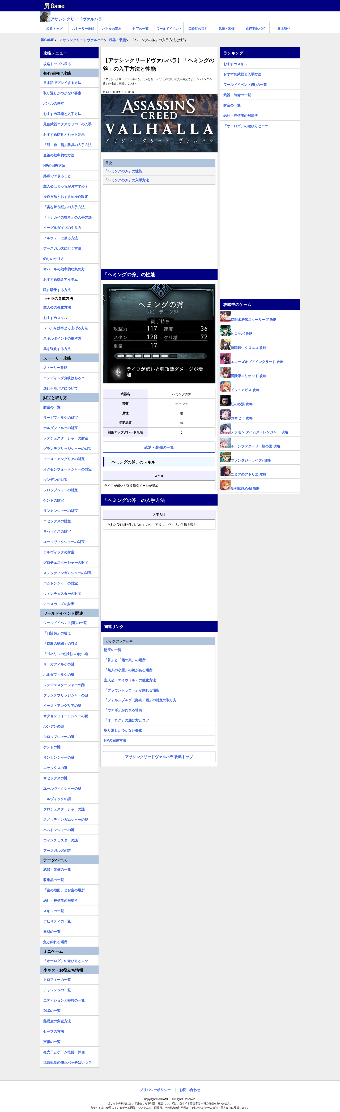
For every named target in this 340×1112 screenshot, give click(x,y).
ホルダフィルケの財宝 (60, 427)
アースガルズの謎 (57, 850)
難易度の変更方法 (57, 1020)
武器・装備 (227, 28)
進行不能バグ (255, 28)
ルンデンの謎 (53, 725)
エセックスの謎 (55, 767)
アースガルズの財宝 (58, 603)
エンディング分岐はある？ (64, 377)
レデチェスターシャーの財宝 (65, 437)
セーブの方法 (53, 1030)
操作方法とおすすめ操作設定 (65, 196)
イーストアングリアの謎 (62, 705)
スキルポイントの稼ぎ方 (62, 337)
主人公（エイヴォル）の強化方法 (130, 679)
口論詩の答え (197, 28)
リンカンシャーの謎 (58, 756)
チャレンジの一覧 (57, 989)
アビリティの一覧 (57, 920)
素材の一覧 (52, 931)
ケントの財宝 (53, 499)
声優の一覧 (52, 1041)
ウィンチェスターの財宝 (62, 593)
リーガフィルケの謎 (58, 663)
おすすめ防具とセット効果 (64, 133)
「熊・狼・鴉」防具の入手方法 (67, 144)
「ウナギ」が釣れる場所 (123, 709)
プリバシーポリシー (155, 1089)
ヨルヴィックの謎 (57, 798)
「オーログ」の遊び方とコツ (126, 719)
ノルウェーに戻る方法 (60, 237)
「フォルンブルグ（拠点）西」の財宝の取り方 (140, 699)
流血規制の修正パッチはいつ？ (67, 1061)
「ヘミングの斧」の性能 (123, 170)
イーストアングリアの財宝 (64, 458)
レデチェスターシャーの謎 (64, 684)
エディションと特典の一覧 (64, 999)
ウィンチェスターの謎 (60, 839)
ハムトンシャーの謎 (58, 829)
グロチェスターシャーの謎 (64, 808)
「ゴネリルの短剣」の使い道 (65, 653)
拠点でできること (57, 175)
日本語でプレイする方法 (62, 82)
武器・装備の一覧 (57, 868)
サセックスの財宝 (57, 530)
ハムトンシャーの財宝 (60, 582)
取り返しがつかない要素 (123, 730)
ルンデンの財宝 (55, 479)
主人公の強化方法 (57, 306)
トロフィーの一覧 (57, 979)
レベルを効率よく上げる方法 (65, 327)
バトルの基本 (111, 28)
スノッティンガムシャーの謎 (65, 818)
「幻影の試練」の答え (60, 642)
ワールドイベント (169, 28)
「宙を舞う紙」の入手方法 (64, 206)
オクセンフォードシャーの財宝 (67, 468)
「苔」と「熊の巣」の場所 (125, 659)
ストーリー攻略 (83, 28)
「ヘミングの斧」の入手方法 (126, 179)
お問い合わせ (190, 1089)
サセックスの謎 (55, 777)
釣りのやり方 (53, 258)
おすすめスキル (55, 317)
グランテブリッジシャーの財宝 (67, 448)
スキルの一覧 (53, 910)
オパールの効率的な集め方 (64, 268)
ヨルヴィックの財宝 (58, 551)
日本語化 (284, 28)
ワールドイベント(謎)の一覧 (65, 622)
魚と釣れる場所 (55, 941)
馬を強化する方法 (57, 348)
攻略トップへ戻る (57, 63)
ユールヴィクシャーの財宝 (64, 541)
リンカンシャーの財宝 (60, 510)
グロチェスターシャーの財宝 (65, 561)
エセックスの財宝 (57, 520)
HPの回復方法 (115, 740)
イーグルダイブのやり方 (62, 227)
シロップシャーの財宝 (60, 489)
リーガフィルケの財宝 (60, 416)
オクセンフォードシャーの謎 (65, 715)
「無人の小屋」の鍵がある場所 (128, 669)
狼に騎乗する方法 (57, 289)
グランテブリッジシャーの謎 (65, 694)
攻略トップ (54, 28)
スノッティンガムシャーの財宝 (67, 572)
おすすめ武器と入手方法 (62, 113)
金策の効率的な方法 (58, 154)
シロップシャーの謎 (58, 736)
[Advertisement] (159, 227)
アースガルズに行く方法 (62, 247)
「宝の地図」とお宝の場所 (64, 889)
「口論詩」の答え (57, 632)
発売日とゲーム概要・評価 (64, 1051)
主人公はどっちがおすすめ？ (65, 185)
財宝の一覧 (140, 28)
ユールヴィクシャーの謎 (62, 787)
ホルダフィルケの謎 (58, 673)
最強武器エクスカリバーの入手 (67, 123)
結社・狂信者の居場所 (60, 899)
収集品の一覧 (53, 879)
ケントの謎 (52, 746)
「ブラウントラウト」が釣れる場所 (131, 689)
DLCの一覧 (52, 1010)
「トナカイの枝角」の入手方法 (67, 216)
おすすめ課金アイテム (60, 278)
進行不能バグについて (60, 387)
